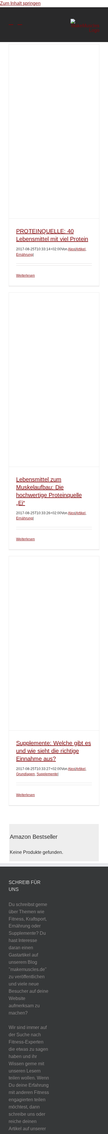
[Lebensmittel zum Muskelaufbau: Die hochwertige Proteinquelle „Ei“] (54, 380)
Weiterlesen (25, 275)
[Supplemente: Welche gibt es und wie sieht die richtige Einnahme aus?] (54, 643)
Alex (71, 249)
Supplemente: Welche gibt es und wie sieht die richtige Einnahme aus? (53, 751)
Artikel (81, 249)
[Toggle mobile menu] (11, 22)
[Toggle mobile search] (20, 22)
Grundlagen (25, 774)
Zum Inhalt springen (20, 3)
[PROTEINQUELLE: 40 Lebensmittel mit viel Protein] (54, 131)
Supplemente (47, 774)
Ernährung (24, 255)
